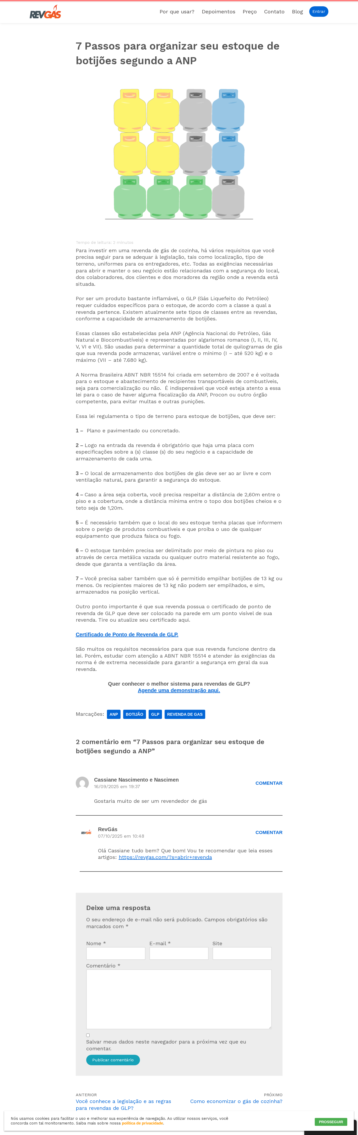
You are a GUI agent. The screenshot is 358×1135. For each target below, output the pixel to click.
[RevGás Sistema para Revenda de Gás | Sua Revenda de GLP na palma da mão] (45, 11)
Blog (297, 11)
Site (217, 943)
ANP (114, 714)
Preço (250, 11)
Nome (96, 943)
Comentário (103, 965)
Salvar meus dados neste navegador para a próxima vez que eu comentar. (166, 1045)
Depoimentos (218, 11)
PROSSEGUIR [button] (331, 1122)
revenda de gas (185, 714)
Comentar (269, 783)
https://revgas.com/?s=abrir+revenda (165, 857)
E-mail (160, 943)
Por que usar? (177, 11)
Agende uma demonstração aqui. (179, 690)
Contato (274, 11)
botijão (134, 714)
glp (155, 714)
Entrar (318, 11)
